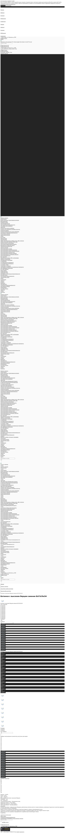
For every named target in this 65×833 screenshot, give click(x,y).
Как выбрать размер (5, 209)
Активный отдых (4, 109)
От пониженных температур (7, 100)
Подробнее (8, 5)
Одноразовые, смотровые (6, 96)
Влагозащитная (4, 58)
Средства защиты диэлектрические (9, 86)
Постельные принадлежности (7, 112)
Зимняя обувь (4, 75)
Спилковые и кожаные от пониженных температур (12, 103)
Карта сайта (3, 816)
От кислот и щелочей (5, 143)
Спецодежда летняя (5, 71)
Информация (3, 211)
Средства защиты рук (5, 92)
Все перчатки (4, 93)
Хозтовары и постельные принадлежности (10, 110)
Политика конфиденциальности (8, 122)
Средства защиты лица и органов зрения (10, 87)
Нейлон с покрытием (5, 95)
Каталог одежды (4, 131)
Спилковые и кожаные (6, 102)
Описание (3, 806)
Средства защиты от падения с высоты (9, 91)
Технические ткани (5, 114)
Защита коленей (4, 84)
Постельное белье (5, 199)
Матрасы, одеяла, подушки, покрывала (9, 197)
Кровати (2, 196)
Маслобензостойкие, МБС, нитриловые (10, 94)
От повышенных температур (7, 99)
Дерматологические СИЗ (6, 83)
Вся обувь (3, 74)
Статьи (2, 214)
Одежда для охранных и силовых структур (10, 66)
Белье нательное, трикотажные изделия (10, 57)
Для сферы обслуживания (6, 62)
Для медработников (5, 60)
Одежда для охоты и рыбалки (7, 65)
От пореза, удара (4, 101)
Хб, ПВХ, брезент (4, 106)
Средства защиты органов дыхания (9, 90)
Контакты (3, 215)
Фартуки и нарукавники (6, 146)
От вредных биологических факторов (9, 142)
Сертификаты (4, 120)
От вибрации (3, 98)
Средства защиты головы (6, 85)
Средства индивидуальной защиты (9, 81)
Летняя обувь (4, 76)
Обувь (2, 73)
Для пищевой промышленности (8, 61)
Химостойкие (4, 107)
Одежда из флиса (5, 67)
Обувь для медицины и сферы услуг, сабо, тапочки (12, 77)
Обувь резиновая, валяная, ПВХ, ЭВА (9, 78)
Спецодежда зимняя (5, 70)
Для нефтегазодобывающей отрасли (9, 141)
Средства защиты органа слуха (8, 89)
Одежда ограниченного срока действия (10, 68)
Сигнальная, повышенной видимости (9, 69)
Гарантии (3, 126)
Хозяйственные (4, 108)
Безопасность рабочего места (7, 82)
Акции (2, 201)
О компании (3, 203)
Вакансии (3, 119)
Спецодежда (3, 55)
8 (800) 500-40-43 (5, 574)
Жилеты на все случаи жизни (7, 79)
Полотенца (3, 198)
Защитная (3, 63)
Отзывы (2, 118)
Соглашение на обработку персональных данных (12, 818)
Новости (2, 117)
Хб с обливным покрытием (7, 104)
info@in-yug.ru (4, 38)
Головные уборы (4, 59)
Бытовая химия (4, 111)
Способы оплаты (4, 125)
